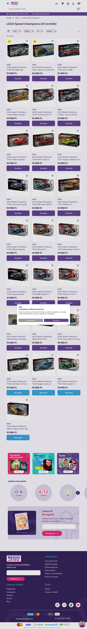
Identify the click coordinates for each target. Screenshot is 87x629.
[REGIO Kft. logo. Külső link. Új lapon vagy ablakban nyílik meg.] (20, 307)
